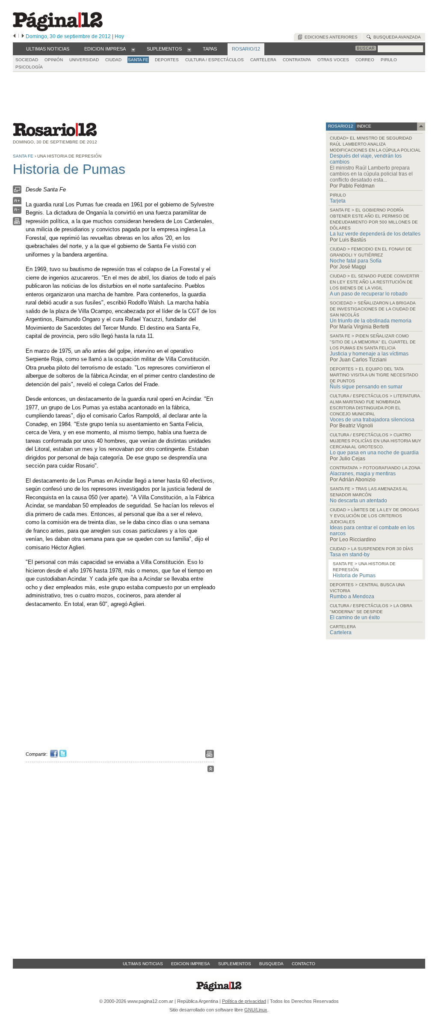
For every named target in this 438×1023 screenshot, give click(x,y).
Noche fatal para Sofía (356, 261)
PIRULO (389, 59)
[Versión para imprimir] (17, 223)
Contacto (303, 963)
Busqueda (271, 963)
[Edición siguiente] (22, 36)
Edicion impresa (190, 963)
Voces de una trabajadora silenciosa (372, 420)
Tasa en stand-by (350, 555)
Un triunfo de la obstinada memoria (370, 321)
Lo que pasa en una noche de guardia (374, 453)
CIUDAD (113, 59)
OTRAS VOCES (333, 59)
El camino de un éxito (355, 617)
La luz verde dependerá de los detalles (375, 234)
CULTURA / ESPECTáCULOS (214, 59)
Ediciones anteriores (330, 37)
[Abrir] (133, 49)
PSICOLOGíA (29, 67)
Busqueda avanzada (396, 37)
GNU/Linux (255, 1009)
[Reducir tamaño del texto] (17, 212)
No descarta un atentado (358, 501)
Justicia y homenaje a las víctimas (369, 354)
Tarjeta (338, 201)
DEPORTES (167, 59)
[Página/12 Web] (58, 29)
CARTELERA (263, 59)
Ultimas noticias (143, 963)
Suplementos (234, 963)
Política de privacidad (244, 1001)
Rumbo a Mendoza (352, 596)
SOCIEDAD (26, 59)
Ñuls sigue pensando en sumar (366, 387)
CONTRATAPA (297, 59)
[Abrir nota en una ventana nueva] (17, 191)
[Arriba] (210, 770)
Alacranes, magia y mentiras (363, 474)
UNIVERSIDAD (84, 59)
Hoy (119, 36)
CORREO (364, 59)
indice (363, 126)
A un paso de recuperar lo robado (369, 294)
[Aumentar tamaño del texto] (17, 203)
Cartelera (341, 632)
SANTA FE (138, 59)
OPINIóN (53, 59)
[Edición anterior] (14, 36)
